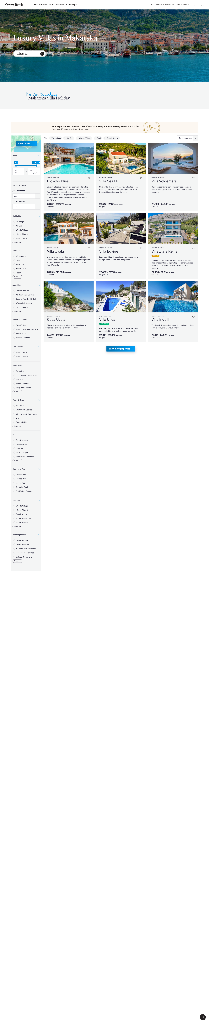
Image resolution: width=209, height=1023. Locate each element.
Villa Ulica (107, 320)
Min (15, 170)
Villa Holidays (56, 4)
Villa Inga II (160, 320)
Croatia (49, 177)
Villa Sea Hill (109, 181)
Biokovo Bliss (58, 181)
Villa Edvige (108, 251)
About (177, 5)
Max (31, 170)
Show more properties (119, 349)
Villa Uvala (55, 251)
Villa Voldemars (164, 181)
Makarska (56, 177)
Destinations (40, 4)
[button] (203, 1017)
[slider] (16, 165)
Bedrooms (20, 190)
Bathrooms (20, 201)
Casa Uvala (56, 320)
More (16, 242)
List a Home (169, 5)
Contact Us (185, 5)
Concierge (71, 4)
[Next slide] (91, 158)
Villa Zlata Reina (165, 251)
